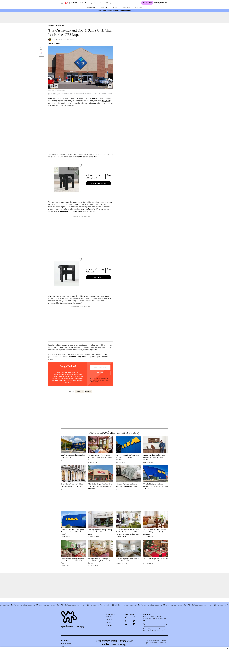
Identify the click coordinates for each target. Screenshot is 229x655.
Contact (108, 622)
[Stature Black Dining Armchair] (66, 273)
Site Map (109, 625)
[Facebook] (126, 621)
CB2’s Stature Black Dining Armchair (68, 211)
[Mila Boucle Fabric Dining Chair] (66, 179)
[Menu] (62, 3)
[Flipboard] (134, 624)
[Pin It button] (56, 86)
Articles (115, 7)
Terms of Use (103, 380)
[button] (110, 86)
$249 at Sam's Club (98, 183)
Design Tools (126, 7)
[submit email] (164, 625)
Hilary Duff (106, 101)
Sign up (100, 372)
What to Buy (138, 7)
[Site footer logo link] (82, 618)
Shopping (51, 25)
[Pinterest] (134, 621)
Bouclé (94, 98)
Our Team (109, 616)
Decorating (104, 7)
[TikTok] (134, 617)
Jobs (62, 646)
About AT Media (66, 643)
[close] (227, 648)
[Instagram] (126, 617)
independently (53, 93)
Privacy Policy (94, 381)
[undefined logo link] (75, 3)
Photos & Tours (91, 7)
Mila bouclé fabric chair (88, 157)
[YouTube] (126, 624)
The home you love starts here (31, 605)
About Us (109, 619)
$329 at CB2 (98, 277)
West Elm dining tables (78, 357)
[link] (73, 456)
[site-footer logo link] (65, 641)
